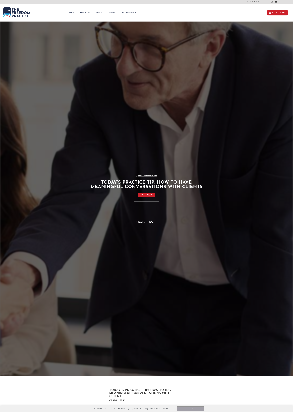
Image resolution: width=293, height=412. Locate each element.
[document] (146, 206)
